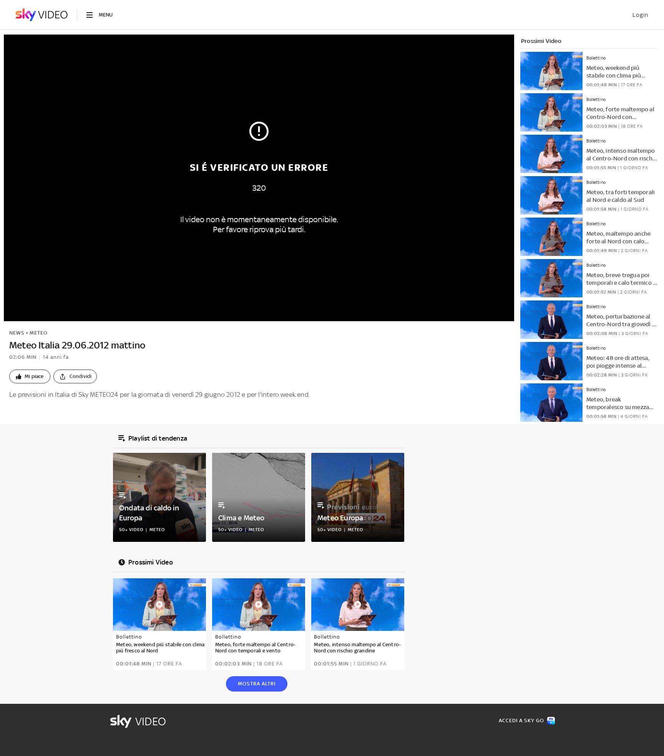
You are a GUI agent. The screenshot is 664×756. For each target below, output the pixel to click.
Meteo (39, 333)
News (17, 333)
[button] (29, 376)
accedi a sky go (521, 720)
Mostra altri (257, 684)
